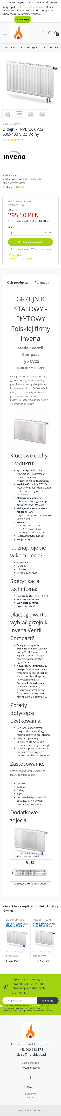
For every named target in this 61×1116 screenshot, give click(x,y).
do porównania (21, 248)
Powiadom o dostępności (21, 258)
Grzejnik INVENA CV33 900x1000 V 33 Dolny (44, 924)
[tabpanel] (17, 940)
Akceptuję (23, 19)
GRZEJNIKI (32, 47)
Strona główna (10, 47)
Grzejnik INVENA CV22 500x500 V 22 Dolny (16, 924)
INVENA (19, 187)
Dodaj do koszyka (32, 242)
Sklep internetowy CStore (31, 1110)
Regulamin (30, 1093)
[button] (43, 32)
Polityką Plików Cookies (32, 7)
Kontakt (31, 1097)
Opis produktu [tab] (17, 282)
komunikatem (35, 1006)
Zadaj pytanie (16, 255)
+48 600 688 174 (31, 1049)
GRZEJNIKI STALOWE (11, 123)
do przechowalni (42, 248)
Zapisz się (47, 1000)
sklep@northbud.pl (31, 1054)
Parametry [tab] (42, 282)
